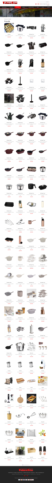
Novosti (43, 7)
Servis (38, 7)
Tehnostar (12, 7)
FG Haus (9, 370)
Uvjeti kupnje (38, 474)
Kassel (20, 387)
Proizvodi (18, 7)
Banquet (9, 34)
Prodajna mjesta (31, 7)
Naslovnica (5, 7)
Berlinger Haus (20, 34)
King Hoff (9, 405)
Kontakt (48, 7)
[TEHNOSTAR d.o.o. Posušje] (10, 2)
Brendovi (24, 7)
